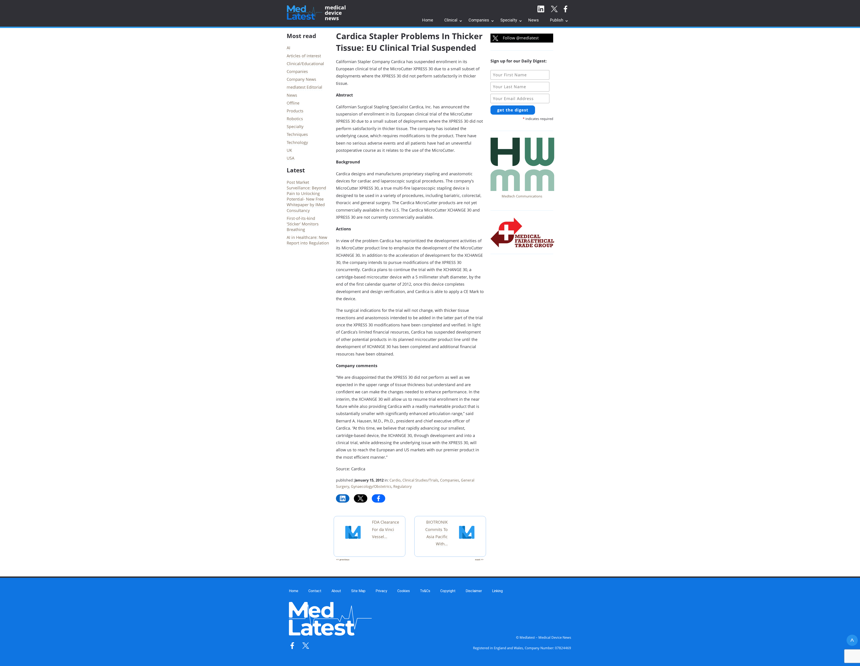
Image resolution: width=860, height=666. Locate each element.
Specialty (508, 20)
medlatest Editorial (304, 87)
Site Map (358, 591)
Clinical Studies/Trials (420, 480)
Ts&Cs (425, 591)
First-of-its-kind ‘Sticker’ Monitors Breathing (303, 224)
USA (290, 158)
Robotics (295, 118)
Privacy (381, 591)
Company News (301, 79)
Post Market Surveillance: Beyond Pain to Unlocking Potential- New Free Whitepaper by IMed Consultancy (306, 196)
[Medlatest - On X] (554, 9)
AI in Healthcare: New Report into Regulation (308, 240)
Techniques (297, 134)
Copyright (448, 591)
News (533, 20)
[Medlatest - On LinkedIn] (541, 9)
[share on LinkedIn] (342, 498)
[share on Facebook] (378, 498)
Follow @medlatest (520, 38)
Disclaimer (474, 591)
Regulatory (402, 486)
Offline (293, 103)
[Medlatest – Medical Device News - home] (304, 12)
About (336, 591)
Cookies (403, 591)
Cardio (395, 480)
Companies (479, 20)
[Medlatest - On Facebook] (565, 9)
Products (295, 110)
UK (289, 150)
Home (427, 20)
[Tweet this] (360, 498)
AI (288, 47)
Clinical (450, 20)
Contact (314, 591)
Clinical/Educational (305, 63)
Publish (556, 20)
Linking (497, 591)
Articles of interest (304, 55)
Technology (297, 142)
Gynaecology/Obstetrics (371, 486)
